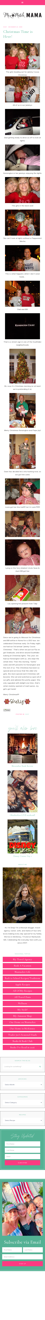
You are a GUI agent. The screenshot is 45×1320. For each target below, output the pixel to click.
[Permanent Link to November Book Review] (22, 763)
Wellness (22, 1003)
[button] (22, 2)
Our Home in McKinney (22, 1028)
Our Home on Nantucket (23, 1022)
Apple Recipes (22, 984)
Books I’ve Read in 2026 (22, 1047)
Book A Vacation (22, 965)
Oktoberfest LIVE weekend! (22, 815)
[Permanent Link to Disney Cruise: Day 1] (22, 853)
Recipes (22, 1115)
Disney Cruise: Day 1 (22, 856)
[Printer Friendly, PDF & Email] (6, 710)
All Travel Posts (22, 997)
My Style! (22, 1009)
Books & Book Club (23, 1041)
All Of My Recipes (22, 990)
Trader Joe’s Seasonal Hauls (22, 1034)
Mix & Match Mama (22, 15)
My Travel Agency (22, 959)
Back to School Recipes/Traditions (22, 978)
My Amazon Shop (22, 1016)
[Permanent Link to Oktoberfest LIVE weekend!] (22, 812)
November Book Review (22, 766)
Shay (5, 27)
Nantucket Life (22, 972)
